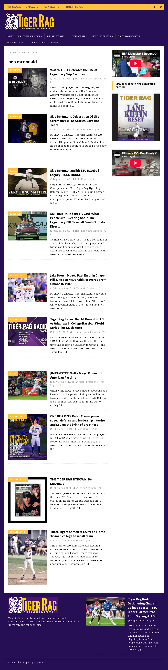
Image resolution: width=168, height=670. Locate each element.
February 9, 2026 (62, 288)
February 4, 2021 (62, 488)
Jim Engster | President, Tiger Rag (77, 383)
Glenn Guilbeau (84, 129)
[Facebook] (154, 7)
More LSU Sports (101, 36)
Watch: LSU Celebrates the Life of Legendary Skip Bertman (73, 72)
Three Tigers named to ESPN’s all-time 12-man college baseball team (77, 533)
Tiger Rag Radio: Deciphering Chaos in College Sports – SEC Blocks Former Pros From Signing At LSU (142, 607)
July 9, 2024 (59, 382)
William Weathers (86, 488)
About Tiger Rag (51, 7)
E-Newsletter (32, 7)
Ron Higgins (77, 540)
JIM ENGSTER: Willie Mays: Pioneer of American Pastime (76, 375)
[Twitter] (161, 7)
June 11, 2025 (60, 332)
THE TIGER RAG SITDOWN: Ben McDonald (71, 481)
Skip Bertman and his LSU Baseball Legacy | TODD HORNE (74, 172)
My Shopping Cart (74, 7)
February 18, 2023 (63, 429)
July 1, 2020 (59, 540)
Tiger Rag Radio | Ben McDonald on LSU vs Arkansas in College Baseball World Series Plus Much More (77, 323)
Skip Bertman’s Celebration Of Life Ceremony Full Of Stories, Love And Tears (75, 120)
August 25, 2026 (61, 129)
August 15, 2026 (61, 179)
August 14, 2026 (61, 231)
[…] (73, 106)
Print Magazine (14, 7)
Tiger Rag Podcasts (129, 36)
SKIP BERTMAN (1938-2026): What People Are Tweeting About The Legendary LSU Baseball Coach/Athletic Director (78, 220)
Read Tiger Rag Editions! (45, 42)
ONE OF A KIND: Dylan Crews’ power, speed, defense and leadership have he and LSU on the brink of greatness (77, 420)
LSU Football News (29, 36)
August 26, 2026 (61, 79)
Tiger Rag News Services (88, 79)
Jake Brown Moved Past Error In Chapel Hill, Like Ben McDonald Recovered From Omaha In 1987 (78, 279)
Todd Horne (81, 179)
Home (10, 36)
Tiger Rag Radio (15, 42)
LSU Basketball (56, 36)
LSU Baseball (79, 36)
